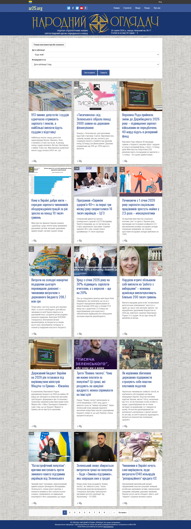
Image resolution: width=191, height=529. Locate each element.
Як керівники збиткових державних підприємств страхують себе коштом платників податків (137, 379)
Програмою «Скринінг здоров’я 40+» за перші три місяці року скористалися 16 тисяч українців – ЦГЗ (94, 207)
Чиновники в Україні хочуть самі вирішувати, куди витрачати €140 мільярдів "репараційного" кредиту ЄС (139, 472)
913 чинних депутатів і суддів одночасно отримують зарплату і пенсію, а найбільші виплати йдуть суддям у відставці (50, 123)
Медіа (137, 8)
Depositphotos (108, 527)
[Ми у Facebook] (73, 8)
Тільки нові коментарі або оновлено (49, 45)
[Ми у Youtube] (81, 8)
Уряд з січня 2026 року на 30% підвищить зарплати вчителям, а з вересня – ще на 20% (94, 286)
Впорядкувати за (39, 60)
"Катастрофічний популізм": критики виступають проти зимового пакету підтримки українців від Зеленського (48, 472)
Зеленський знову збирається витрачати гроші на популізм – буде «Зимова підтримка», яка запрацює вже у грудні (95, 472)
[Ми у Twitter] (77, 8)
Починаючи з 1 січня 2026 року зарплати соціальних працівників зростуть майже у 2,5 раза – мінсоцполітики (140, 207)
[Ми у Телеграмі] (68, 8)
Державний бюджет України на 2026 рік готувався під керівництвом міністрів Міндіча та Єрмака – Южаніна (50, 379)
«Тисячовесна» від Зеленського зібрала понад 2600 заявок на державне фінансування (94, 121)
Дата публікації (38, 50)
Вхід (160, 2)
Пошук (147, 8)
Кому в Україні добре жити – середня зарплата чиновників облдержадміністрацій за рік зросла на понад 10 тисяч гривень (49, 209)
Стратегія (127, 8)
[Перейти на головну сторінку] (95, 23)
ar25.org (35, 8)
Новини (117, 8)
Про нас (157, 8)
